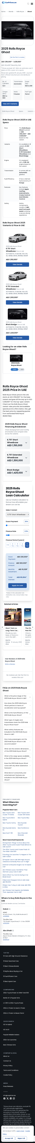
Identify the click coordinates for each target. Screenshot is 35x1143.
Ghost (29, 12)
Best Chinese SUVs (9, 1045)
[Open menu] (32, 4)
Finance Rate (11, 531)
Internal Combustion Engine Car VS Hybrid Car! (17, 866)
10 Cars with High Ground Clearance (15, 956)
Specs (21, 111)
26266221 (6, 940)
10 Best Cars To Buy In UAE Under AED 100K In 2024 (17, 886)
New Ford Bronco (23, 828)
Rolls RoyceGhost (8, 111)
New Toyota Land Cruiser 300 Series (24, 814)
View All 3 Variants (10, 104)
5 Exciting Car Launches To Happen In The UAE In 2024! (17, 856)
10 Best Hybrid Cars (9, 981)
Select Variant (11, 510)
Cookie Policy (7, 1075)
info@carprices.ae (9, 1095)
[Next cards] (33, 627)
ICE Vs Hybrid (7, 1024)
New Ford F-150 (8, 833)
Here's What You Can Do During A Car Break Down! (15, 876)
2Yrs (13, 545)
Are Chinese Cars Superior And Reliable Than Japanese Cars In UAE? (16, 891)
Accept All (9, 1138)
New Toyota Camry (9, 823)
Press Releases (8, 1086)
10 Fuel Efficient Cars (10, 976)
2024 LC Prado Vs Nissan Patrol (13, 1013)
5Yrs (27, 545)
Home (3, 12)
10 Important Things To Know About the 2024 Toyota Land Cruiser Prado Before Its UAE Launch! (17, 845)
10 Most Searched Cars (11, 961)
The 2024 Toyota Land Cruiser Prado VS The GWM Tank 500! (16, 850)
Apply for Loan (17, 585)
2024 (14, 369)
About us (6, 1056)
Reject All (21, 1138)
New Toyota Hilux (23, 818)
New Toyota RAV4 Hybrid (9, 819)
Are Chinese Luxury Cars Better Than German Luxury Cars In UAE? (15, 871)
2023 (22, 369)
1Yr (8, 545)
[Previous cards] (2, 627)
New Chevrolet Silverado (23, 834)
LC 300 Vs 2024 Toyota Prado (13, 1003)
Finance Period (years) (15, 540)
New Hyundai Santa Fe (9, 829)
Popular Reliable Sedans (11, 1035)
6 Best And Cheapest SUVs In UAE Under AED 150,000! (16, 881)
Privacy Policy (7, 1066)
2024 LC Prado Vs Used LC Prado (14, 1008)
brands (11, 12)
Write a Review (10, 664)
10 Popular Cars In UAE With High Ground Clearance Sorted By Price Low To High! (16, 861)
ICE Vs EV (6, 1030)
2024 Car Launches (9, 1040)
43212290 (6, 923)
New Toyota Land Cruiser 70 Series (8, 814)
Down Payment (12, 521)
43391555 (6, 916)
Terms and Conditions (10, 1070)
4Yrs (22, 545)
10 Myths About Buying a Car (12, 971)
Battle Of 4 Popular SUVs (11, 998)
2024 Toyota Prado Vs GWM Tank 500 (16, 993)
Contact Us (7, 1061)
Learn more (20, 1131)
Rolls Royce (20, 12)
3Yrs (17, 545)
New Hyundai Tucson (22, 824)
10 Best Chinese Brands (11, 966)
